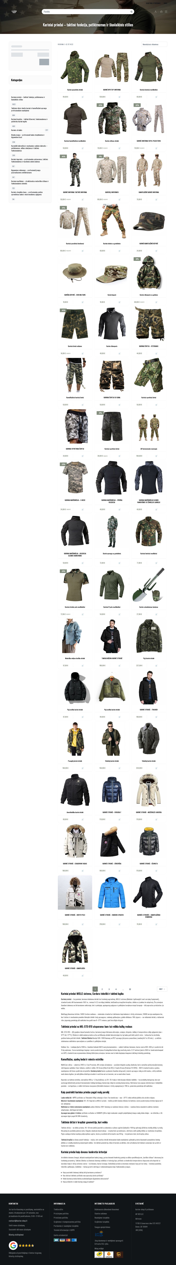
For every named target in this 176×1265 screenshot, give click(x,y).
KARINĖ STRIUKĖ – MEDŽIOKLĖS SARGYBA (149, 812)
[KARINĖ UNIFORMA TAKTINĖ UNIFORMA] (75, 170)
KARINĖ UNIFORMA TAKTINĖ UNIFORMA (75, 192)
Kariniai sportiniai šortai (148, 397)
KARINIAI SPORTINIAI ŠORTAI (75, 449)
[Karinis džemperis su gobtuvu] (149, 272)
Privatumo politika (61, 1217)
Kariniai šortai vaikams (75, 346)
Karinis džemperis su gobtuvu (149, 295)
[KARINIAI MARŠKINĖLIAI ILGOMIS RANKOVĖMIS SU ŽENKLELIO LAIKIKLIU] (149, 478)
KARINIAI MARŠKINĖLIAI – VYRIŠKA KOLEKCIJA (112, 501)
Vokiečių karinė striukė (112, 761)
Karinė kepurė (112, 295)
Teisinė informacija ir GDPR (64, 1230)
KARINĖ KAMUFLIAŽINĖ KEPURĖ (149, 243)
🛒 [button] (83, 96)
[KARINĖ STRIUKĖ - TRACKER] (149, 687)
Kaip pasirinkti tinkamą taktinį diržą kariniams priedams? (82, 1172)
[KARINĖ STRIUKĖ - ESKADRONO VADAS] (75, 841)
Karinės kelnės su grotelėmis (112, 243)
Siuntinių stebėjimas (153, 3)
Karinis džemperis (111, 346)
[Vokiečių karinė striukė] (112, 738)
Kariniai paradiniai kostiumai (75, 243)
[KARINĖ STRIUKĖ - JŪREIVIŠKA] (112, 841)
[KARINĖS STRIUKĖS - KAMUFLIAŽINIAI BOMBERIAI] (149, 892)
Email (165, 3)
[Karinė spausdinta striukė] (75, 67)
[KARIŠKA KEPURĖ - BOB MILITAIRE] (75, 272)
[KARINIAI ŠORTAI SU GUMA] (112, 375)
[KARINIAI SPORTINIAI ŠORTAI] (75, 426)
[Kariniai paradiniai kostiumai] (75, 221)
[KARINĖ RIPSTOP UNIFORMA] (112, 67)
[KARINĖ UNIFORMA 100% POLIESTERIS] (149, 118)
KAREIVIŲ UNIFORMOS (112, 192)
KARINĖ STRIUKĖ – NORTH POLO (75, 915)
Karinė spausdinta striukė (75, 90)
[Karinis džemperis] (112, 324)
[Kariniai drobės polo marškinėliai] (75, 584)
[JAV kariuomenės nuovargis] (149, 426)
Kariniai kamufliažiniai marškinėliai (75, 141)
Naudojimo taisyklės (102, 1217)
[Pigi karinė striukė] (149, 636)
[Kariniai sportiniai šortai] (149, 375)
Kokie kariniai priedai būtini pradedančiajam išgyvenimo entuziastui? (86, 1178)
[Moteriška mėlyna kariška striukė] (75, 636)
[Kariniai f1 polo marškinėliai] (112, 584)
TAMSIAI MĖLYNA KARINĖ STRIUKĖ (112, 658)
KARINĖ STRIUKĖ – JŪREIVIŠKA (112, 863)
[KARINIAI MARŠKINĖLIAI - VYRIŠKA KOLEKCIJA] (112, 478)
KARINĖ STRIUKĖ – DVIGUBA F (112, 812)
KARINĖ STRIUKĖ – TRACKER (149, 710)
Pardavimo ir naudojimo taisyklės (66, 1225)
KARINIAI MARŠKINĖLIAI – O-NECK (75, 500)
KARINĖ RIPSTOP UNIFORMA (112, 90)
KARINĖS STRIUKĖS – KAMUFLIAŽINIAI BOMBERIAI (148, 916)
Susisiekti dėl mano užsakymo (20, 1229)
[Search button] (131, 12)
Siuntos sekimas (101, 1213)
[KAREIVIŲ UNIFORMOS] (112, 170)
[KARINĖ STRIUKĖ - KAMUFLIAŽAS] (75, 946)
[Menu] (166, 11)
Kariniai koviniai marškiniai (148, 553)
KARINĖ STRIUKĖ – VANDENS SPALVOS (112, 915)
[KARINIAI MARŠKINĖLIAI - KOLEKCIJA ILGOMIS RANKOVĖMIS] (75, 531)
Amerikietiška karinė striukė (75, 812)
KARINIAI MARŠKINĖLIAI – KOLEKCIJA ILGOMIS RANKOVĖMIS (75, 554)
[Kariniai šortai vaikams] (75, 324)
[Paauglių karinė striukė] (75, 738)
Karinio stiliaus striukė (112, 141)
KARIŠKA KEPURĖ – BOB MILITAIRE (75, 295)
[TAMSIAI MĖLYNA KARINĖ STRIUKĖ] (112, 636)
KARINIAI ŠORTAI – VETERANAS (148, 346)
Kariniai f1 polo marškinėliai (111, 607)
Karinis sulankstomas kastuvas (148, 607)
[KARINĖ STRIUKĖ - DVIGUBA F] (112, 790)
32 (130, 989)
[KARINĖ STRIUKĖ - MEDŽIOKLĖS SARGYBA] (149, 790)
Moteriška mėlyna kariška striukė (75, 658)
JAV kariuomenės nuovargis (148, 449)
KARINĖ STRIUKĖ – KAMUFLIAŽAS (75, 968)
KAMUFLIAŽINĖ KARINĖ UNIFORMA (149, 192)
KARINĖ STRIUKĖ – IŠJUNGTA (149, 863)
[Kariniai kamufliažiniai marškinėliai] (75, 118)
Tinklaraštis (58, 1209)
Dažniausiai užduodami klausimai (107, 1209)
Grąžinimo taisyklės (102, 1221)
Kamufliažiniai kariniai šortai (75, 397)
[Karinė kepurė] (112, 272)
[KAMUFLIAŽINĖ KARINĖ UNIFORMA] (149, 170)
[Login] (156, 12)
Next (161, 989)
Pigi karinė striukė (148, 658)
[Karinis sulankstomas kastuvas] (149, 584)
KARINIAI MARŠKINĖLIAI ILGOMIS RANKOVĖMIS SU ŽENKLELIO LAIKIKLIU (148, 501)
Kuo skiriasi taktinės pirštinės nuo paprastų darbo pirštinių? (83, 1175)
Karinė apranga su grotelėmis (112, 553)
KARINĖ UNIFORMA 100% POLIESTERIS (149, 141)
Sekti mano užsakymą (17, 1225)
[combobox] (86, 11)
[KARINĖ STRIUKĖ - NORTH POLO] (75, 892)
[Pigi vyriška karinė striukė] (75, 687)
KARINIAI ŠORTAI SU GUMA (112, 397)
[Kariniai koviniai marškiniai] (149, 531)
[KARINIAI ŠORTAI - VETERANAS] (149, 324)
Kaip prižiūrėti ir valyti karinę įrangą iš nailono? (78, 1181)
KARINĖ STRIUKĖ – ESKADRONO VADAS (75, 863)
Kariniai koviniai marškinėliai (149, 90)
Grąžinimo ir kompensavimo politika (67, 1221)
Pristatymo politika (61, 1213)
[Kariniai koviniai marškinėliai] (149, 67)
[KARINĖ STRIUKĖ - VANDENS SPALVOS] (112, 892)
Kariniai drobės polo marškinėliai (75, 607)
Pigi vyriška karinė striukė (75, 710)
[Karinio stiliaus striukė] (112, 118)
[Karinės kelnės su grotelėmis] (112, 221)
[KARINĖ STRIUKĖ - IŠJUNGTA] (149, 841)
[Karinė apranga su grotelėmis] (112, 531)
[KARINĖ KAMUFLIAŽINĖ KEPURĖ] (149, 221)
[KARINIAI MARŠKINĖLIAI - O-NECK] (75, 478)
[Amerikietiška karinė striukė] (75, 790)
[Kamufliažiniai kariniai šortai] (75, 375)
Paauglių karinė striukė (75, 761)
